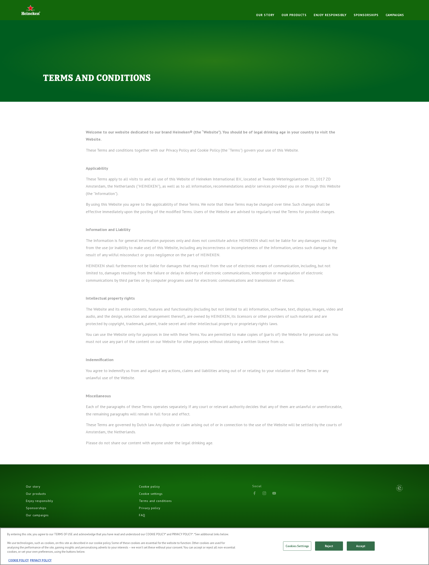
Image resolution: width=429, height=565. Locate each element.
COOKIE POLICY (18, 560)
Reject (329, 546)
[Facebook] (254, 493)
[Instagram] (264, 493)
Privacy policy (149, 508)
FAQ (142, 515)
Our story (265, 15)
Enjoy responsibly (330, 15)
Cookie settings (151, 494)
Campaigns (395, 15)
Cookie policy (149, 487)
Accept (360, 546)
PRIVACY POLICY (41, 560)
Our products (294, 15)
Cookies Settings (297, 546)
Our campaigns (37, 515)
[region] (214, 546)
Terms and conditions (155, 501)
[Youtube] (274, 493)
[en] (30, 10)
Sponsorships (366, 15)
